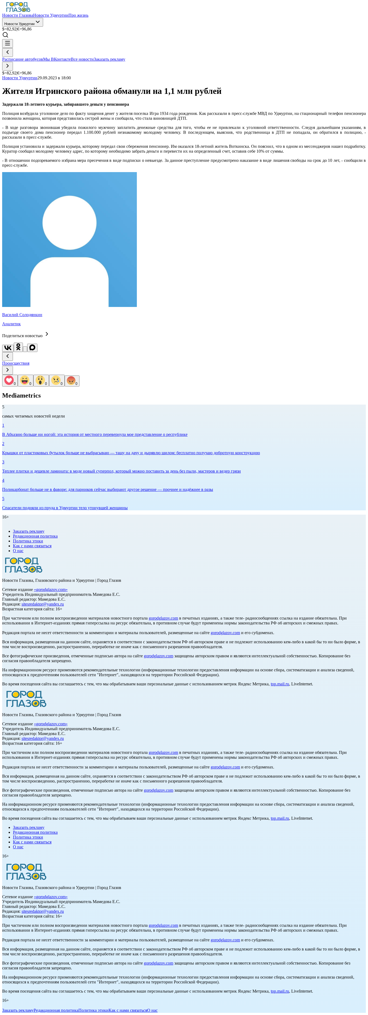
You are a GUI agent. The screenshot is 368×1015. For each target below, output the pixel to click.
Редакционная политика (35, 536)
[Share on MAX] (32, 348)
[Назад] (7, 52)
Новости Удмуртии (19, 24)
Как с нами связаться (32, 546)
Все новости (82, 59)
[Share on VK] (8, 348)
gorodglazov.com (50, 589)
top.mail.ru (280, 684)
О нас (18, 550)
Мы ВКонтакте (57, 59)
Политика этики (28, 541)
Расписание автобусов (22, 59)
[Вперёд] (7, 66)
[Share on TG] (25, 349)
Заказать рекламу (109, 59)
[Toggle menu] (7, 43)
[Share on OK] (18, 347)
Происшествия (15, 363)
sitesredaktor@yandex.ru (43, 604)
